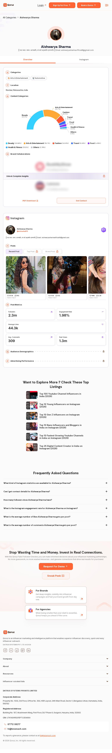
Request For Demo (54, 566)
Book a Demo (87, 5)
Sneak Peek (54, 575)
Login (41, 5)
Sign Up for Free (60, 5)
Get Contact (81, 201)
